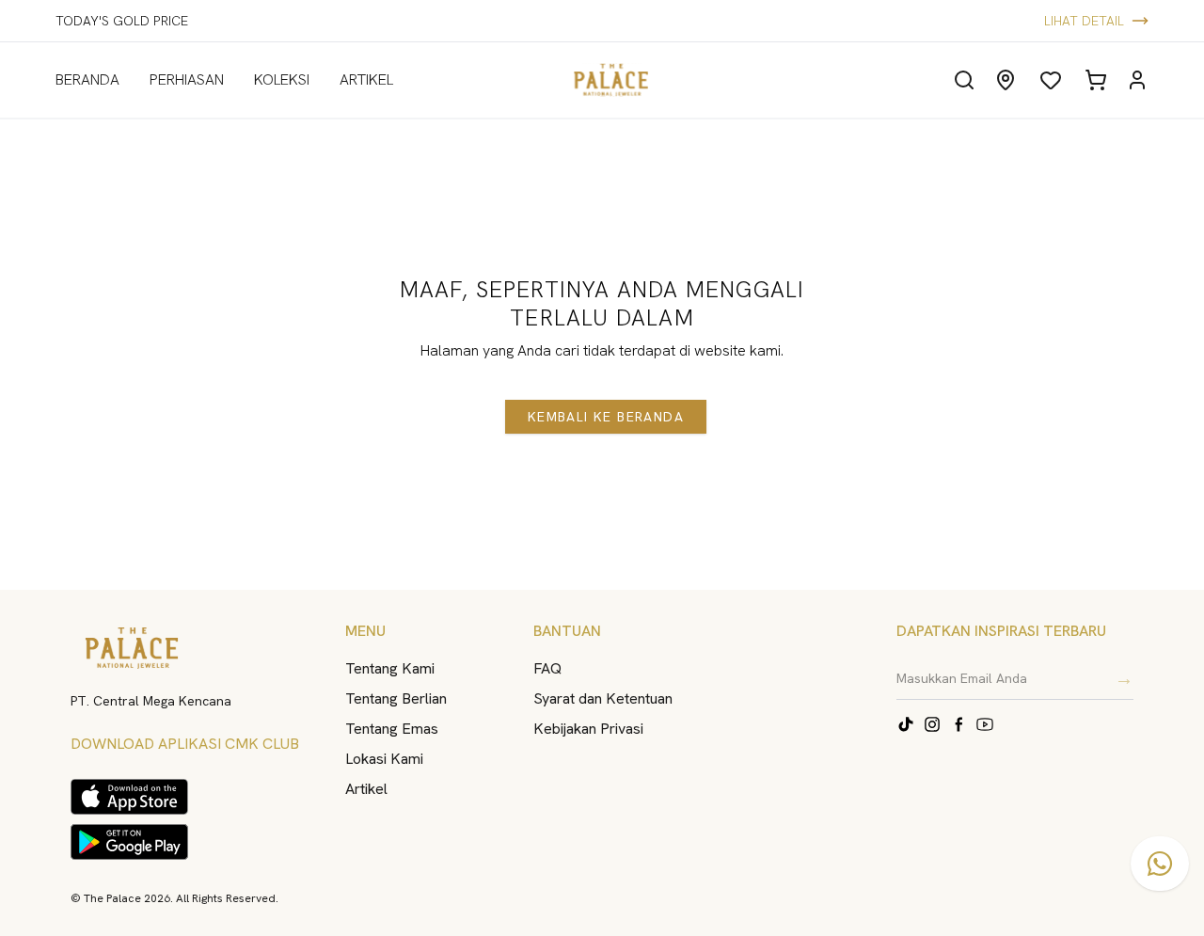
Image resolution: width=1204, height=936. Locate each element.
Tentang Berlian (396, 698)
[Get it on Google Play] (129, 842)
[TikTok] (905, 724)
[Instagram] (932, 724)
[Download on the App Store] (129, 797)
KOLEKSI (281, 79)
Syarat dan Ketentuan (603, 698)
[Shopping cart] (1096, 80)
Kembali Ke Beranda (606, 416)
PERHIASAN (187, 79)
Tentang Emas (391, 728)
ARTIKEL (366, 79)
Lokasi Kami (384, 759)
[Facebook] (958, 724)
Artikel (366, 789)
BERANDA (87, 79)
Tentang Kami (390, 668)
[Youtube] (984, 724)
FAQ (547, 668)
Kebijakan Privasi (588, 728)
